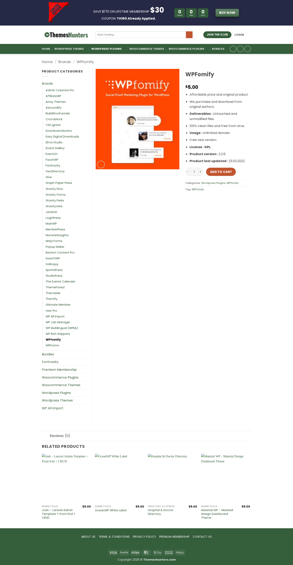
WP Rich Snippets (58, 334)
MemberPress (55, 229)
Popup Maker (55, 247)
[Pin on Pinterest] (210, 198)
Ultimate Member (58, 305)
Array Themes (56, 102)
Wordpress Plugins (213, 183)
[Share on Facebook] (189, 198)
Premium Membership (59, 369)
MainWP (51, 224)
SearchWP (53, 258)
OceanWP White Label (110, 510)
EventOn (52, 154)
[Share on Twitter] (196, 198)
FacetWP (52, 160)
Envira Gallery (55, 148)
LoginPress (53, 218)
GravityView (54, 206)
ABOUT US (88, 537)
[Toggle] (84, 83)
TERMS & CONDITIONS (114, 537)
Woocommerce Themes (146, 49)
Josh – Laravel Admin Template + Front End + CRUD (58, 513)
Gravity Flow (54, 189)
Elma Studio (54, 142)
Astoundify (53, 108)
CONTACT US (202, 537)
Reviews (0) (60, 435)
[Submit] (189, 34)
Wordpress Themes (57, 400)
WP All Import (55, 316)
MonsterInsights (57, 235)
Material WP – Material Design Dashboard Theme (217, 513)
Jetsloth (51, 212)
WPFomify (198, 189)
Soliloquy (52, 264)
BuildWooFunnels (58, 113)
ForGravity (53, 166)
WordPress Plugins (106, 49)
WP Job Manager (58, 322)
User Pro (51, 311)
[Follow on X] (247, 49)
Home (46, 49)
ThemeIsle (53, 293)
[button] (239, 34)
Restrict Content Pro (60, 253)
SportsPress (54, 270)
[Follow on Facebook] (233, 49)
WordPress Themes (69, 49)
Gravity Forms (56, 195)
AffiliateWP (53, 96)
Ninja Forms (54, 241)
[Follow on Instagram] (240, 49)
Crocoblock (54, 119)
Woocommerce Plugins (187, 49)
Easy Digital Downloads (62, 137)
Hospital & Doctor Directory (160, 512)
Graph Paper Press (59, 183)
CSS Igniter (53, 125)
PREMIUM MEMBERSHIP (174, 537)
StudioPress (54, 276)
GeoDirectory (55, 171)
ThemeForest (55, 287)
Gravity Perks (55, 200)
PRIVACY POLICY (144, 537)
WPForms (52, 345)
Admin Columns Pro (60, 90)
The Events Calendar (60, 281)
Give (49, 177)
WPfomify (85, 61)
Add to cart (221, 172)
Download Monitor (59, 131)
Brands (64, 61)
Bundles (218, 49)
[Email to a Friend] (203, 198)
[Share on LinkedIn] (217, 198)
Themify (51, 299)
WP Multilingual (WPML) (62, 328)
